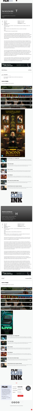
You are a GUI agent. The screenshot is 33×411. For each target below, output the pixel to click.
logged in (6, 83)
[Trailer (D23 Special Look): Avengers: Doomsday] (4, 188)
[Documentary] (16, 87)
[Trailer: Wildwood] (4, 177)
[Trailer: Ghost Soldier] (4, 165)
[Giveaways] (16, 95)
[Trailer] (16, 106)
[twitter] (2, 23)
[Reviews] (16, 103)
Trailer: (10, 163)
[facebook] (2, 21)
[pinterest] (2, 24)
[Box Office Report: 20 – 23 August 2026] (4, 160)
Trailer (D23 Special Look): (14, 363)
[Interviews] (16, 99)
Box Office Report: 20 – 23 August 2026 (13, 158)
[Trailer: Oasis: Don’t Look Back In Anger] (4, 182)
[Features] (16, 91)
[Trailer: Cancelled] (4, 171)
